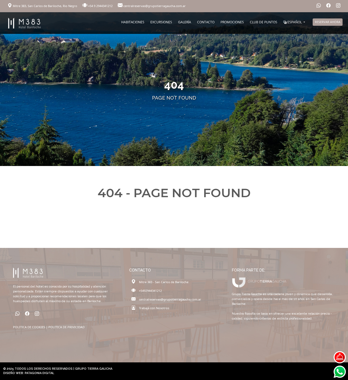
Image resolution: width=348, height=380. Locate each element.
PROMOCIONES (232, 22)
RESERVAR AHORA (327, 22)
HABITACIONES (132, 22)
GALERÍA (184, 22)
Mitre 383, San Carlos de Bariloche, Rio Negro (45, 6)
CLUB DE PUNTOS (263, 22)
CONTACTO (206, 22)
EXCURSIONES (161, 22)
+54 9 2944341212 (100, 6)
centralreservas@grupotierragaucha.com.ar (154, 6)
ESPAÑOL (295, 22)
